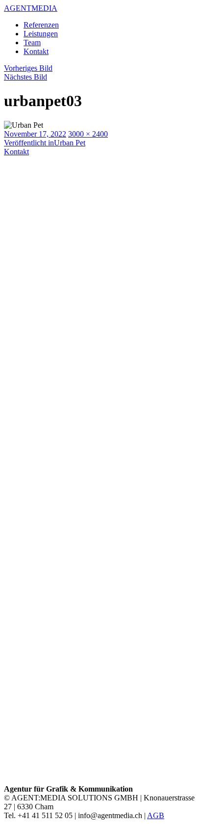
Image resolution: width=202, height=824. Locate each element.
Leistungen (41, 33)
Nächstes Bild (25, 77)
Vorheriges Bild (28, 68)
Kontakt (36, 51)
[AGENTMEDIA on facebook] (101, 573)
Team (32, 42)
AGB (155, 815)
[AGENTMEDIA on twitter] (101, 780)
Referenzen (41, 25)
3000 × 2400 (88, 134)
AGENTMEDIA (30, 8)
